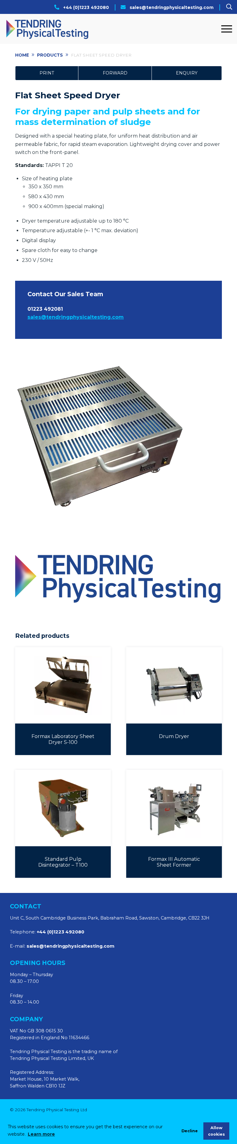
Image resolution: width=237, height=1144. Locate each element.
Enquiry (187, 73)
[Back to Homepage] (111, 29)
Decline (189, 1131)
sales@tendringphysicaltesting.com (172, 7)
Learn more (41, 1134)
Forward (115, 73)
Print (47, 73)
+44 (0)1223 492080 (86, 7)
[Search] (229, 7)
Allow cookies (216, 1131)
